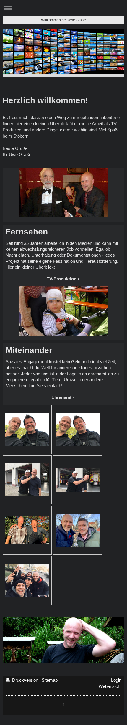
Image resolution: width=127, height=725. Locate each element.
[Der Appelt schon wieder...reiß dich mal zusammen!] (27, 429)
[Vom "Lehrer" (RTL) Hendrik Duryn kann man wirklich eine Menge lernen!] (27, 530)
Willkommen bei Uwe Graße (63, 20)
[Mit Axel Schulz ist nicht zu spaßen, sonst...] (27, 479)
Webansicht (110, 686)
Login (116, 680)
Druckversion (25, 680)
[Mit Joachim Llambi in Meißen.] (78, 530)
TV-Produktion (61, 278)
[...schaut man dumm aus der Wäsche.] (78, 480)
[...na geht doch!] (78, 429)
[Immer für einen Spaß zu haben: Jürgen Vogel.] (27, 580)
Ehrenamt (61, 397)
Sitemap (50, 680)
